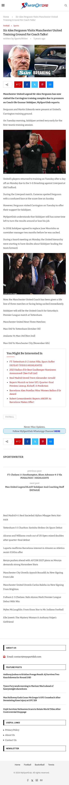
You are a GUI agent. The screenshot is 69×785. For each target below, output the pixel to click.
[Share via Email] (50, 84)
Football (9, 417)
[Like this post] (19, 84)
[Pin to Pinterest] (42, 84)
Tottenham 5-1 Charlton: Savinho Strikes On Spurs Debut (32, 527)
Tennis (51, 765)
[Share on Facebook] (27, 84)
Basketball (39, 765)
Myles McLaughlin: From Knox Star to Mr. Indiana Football (33, 609)
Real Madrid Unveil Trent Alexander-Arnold (32, 378)
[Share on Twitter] (34, 84)
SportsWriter (13, 456)
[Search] (65, 5)
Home (6, 17)
